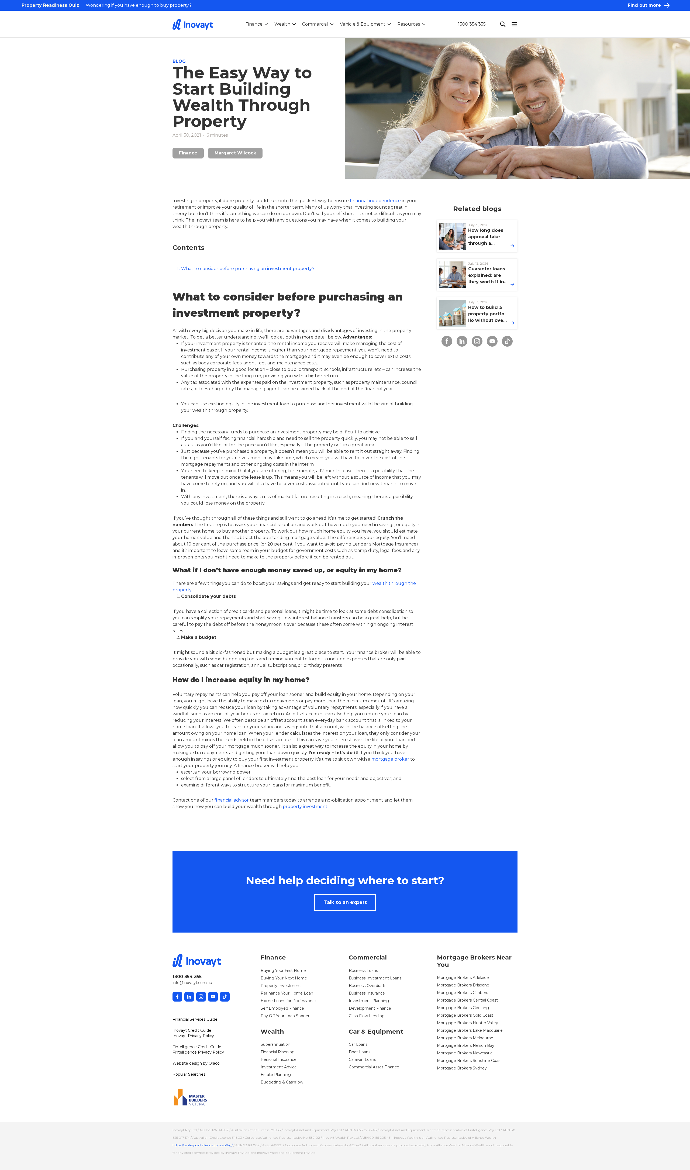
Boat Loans (359, 1052)
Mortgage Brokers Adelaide (463, 977)
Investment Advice (279, 1067)
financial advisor (232, 800)
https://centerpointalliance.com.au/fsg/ (202, 1145)
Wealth (282, 24)
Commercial (315, 24)
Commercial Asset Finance (374, 1067)
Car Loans (358, 1044)
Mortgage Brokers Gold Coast (465, 1015)
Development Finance (370, 1008)
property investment (305, 806)
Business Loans (363, 970)
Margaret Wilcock (235, 153)
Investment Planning (369, 1000)
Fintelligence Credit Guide (196, 1046)
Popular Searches (188, 1074)
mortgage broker (390, 759)
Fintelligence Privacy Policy (198, 1052)
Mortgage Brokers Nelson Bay (465, 1045)
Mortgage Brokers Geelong (463, 1007)
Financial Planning (278, 1052)
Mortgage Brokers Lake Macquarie (470, 1030)
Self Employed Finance (282, 1008)
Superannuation (275, 1044)
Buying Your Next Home (284, 978)
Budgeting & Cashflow (282, 1082)
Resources (408, 24)
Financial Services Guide (195, 1019)
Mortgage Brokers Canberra (463, 992)
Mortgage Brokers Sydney (462, 1068)
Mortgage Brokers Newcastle (465, 1053)
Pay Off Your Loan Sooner (285, 1015)
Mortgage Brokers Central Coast (467, 1000)
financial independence (375, 200)
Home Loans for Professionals (289, 1000)
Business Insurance (367, 993)
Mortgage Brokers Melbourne (465, 1038)
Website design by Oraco (196, 1063)
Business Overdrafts (367, 985)
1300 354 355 (472, 24)
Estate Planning (276, 1074)
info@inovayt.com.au (192, 982)
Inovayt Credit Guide (191, 1030)
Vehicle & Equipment (362, 24)
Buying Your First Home (283, 970)
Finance (254, 24)
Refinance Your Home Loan (287, 993)
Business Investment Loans (375, 978)
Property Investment (281, 985)
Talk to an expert (345, 902)
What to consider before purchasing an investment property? (248, 268)
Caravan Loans (362, 1059)
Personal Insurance (278, 1059)
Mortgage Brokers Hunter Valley (467, 1022)
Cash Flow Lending (367, 1015)
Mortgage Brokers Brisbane (463, 985)
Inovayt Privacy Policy (193, 1035)
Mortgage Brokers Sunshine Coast (469, 1060)
